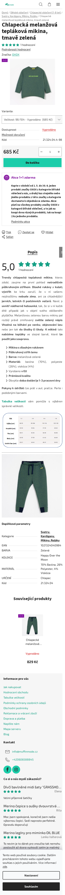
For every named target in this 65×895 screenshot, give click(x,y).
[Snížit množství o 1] (41, 151)
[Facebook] (7, 770)
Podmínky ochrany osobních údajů (24, 702)
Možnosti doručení (13, 134)
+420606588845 (23, 759)
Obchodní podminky (15, 708)
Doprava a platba (14, 718)
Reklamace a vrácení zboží (20, 713)
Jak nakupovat (12, 687)
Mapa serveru (12, 728)
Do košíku (32, 162)
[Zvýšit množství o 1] (58, 151)
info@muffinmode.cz (25, 751)
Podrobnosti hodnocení (16, 49)
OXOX (15, 54)
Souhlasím (31, 886)
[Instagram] (16, 770)
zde (5, 866)
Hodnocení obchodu (15, 692)
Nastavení (31, 875)
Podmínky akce (20, 221)
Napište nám (11, 723)
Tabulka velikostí (13, 697)
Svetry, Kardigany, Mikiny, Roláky (50, 536)
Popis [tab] (33, 252)
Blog (6, 734)
